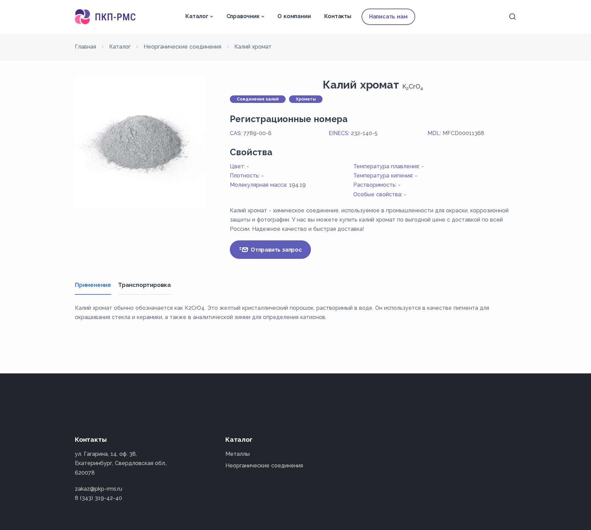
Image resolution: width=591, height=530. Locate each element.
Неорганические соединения (264, 465)
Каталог (196, 16)
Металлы (237, 454)
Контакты (337, 16)
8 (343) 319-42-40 (98, 498)
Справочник (243, 16)
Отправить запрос (275, 250)
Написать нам (388, 16)
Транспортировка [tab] (144, 284)
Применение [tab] (93, 284)
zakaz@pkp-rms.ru (98, 489)
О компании (294, 16)
